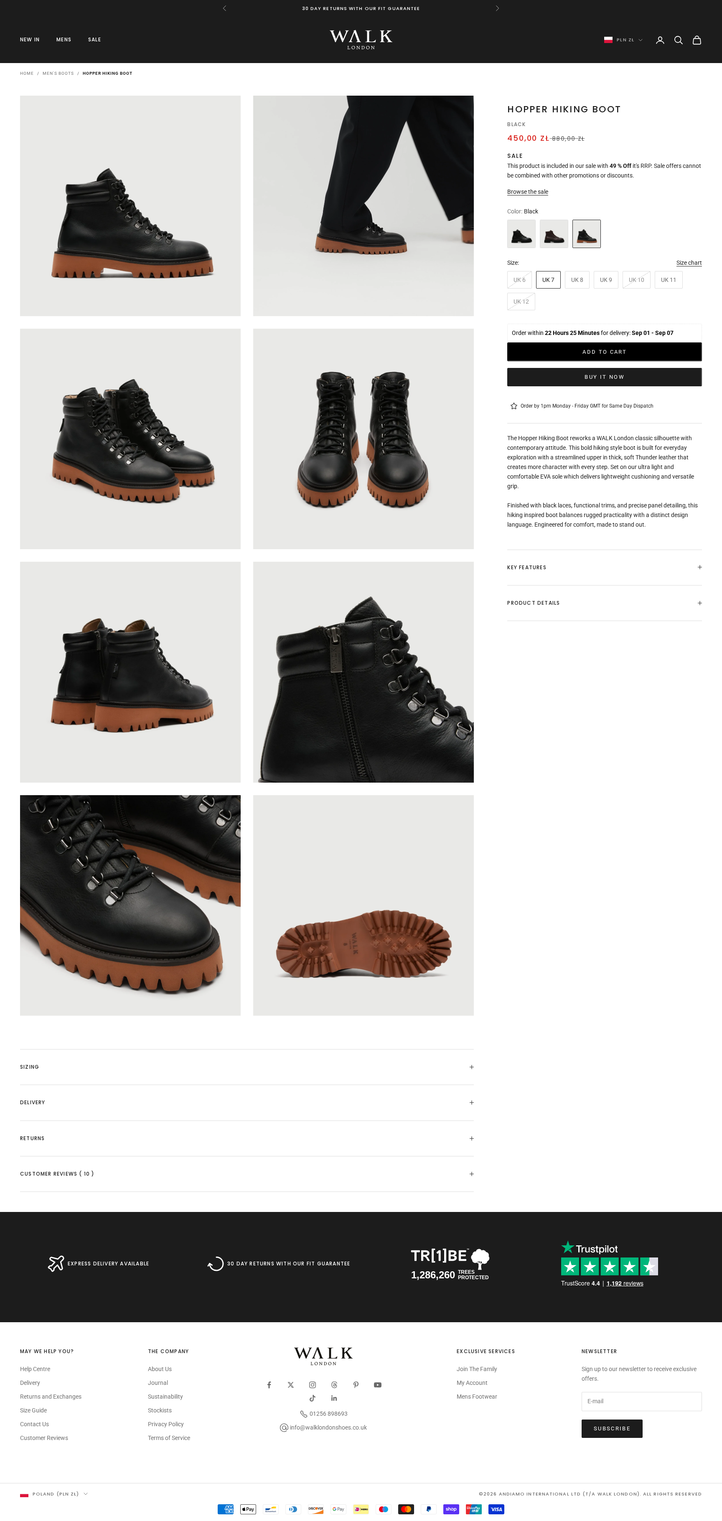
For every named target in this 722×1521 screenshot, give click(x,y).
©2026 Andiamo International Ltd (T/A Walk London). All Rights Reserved (590, 1494)
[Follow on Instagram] (312, 1385)
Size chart (689, 262)
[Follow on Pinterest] (356, 1385)
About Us (160, 1369)
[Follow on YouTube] (378, 1385)
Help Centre (35, 1369)
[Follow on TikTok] (312, 1398)
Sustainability (165, 1396)
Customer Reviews (44, 1438)
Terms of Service (169, 1438)
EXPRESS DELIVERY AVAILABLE (108, 1263)
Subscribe (612, 1428)
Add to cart (604, 351)
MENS (63, 39)
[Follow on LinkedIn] (334, 1398)
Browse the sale (527, 191)
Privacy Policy (166, 1424)
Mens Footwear (477, 1396)
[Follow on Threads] (334, 1385)
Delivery (30, 1382)
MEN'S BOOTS (58, 73)
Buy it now (604, 377)
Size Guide (33, 1410)
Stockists (160, 1410)
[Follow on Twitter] (291, 1385)
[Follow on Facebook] (269, 1385)
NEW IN (30, 39)
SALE (94, 39)
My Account (472, 1382)
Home (27, 73)
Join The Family (477, 1369)
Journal (158, 1382)
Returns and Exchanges (50, 1396)
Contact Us (34, 1424)
